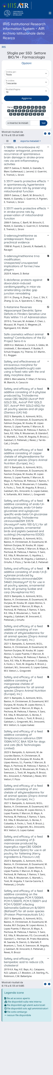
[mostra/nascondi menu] (50, 13)
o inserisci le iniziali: (17, 123)
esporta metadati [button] (29, 141)
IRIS (4, 47)
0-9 (16, 107)
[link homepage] (16, 5)
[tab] (7, 141)
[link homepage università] (14, 13)
